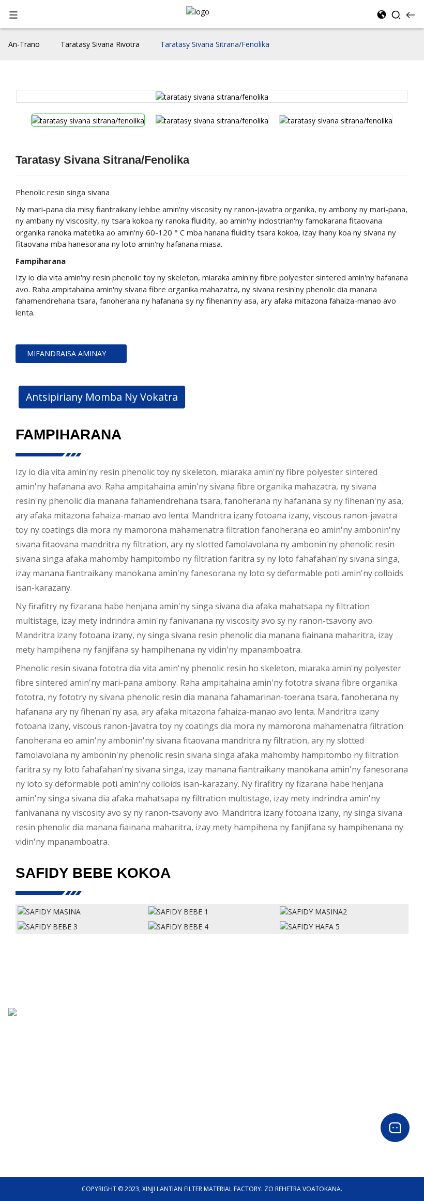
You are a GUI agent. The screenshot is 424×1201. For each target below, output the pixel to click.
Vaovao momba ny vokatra (252, 1103)
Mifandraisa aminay (66, 353)
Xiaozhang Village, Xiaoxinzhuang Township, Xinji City (85, 1030)
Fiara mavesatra (31, 1128)
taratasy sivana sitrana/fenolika (214, 44)
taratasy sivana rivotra (100, 44)
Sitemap (224, 1067)
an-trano (24, 44)
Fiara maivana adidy (37, 1115)
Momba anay (231, 1029)
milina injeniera (30, 1140)
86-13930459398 (32, 1042)
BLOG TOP (227, 1054)
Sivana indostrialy (33, 1152)
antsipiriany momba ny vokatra (102, 397)
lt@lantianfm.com (36, 1055)
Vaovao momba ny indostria (254, 1115)
